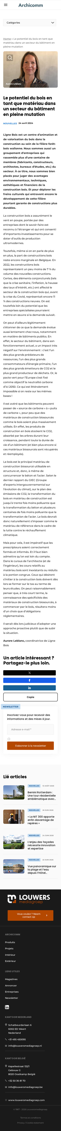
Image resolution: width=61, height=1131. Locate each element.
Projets (9, 948)
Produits (10, 942)
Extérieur (10, 961)
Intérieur (10, 954)
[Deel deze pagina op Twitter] (29, 672)
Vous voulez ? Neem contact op (29, 915)
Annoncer (11, 985)
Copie (30, 697)
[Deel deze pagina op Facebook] (29, 680)
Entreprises (12, 991)
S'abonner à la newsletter (30, 745)
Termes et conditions (30, 1117)
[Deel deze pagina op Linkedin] (29, 687)
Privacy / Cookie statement (30, 1123)
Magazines (11, 979)
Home (7, 38)
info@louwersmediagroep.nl (25, 1045)
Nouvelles (10, 123)
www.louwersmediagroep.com (26, 1100)
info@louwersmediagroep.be (25, 1087)
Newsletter (11, 998)
